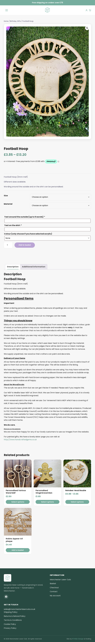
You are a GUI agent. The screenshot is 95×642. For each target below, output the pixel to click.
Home (6, 21)
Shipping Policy (10, 612)
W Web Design (77, 639)
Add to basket (25, 245)
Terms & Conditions (13, 620)
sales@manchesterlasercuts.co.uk (19, 609)
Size (6, 195)
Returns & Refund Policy (14, 616)
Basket (53, 583)
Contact (53, 591)
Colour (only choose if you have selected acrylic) (28, 233)
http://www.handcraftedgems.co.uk (20, 439)
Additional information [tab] (33, 266)
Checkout (54, 587)
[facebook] (6, 596)
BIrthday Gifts (15, 21)
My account (55, 595)
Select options (17, 502)
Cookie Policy (10, 624)
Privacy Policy (10, 628)
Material (8, 204)
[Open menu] (6, 10)
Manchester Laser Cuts (60, 579)
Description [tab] (13, 266)
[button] (87, 28)
